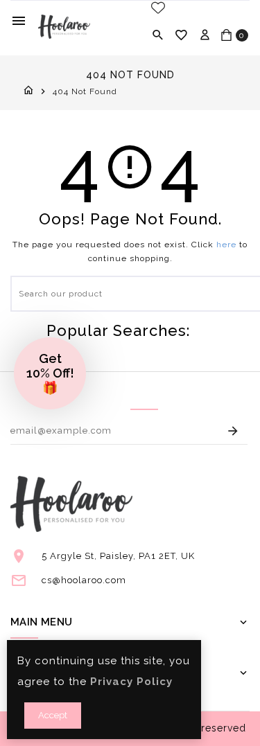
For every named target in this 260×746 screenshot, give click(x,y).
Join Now (193, 442)
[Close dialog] (245, 324)
